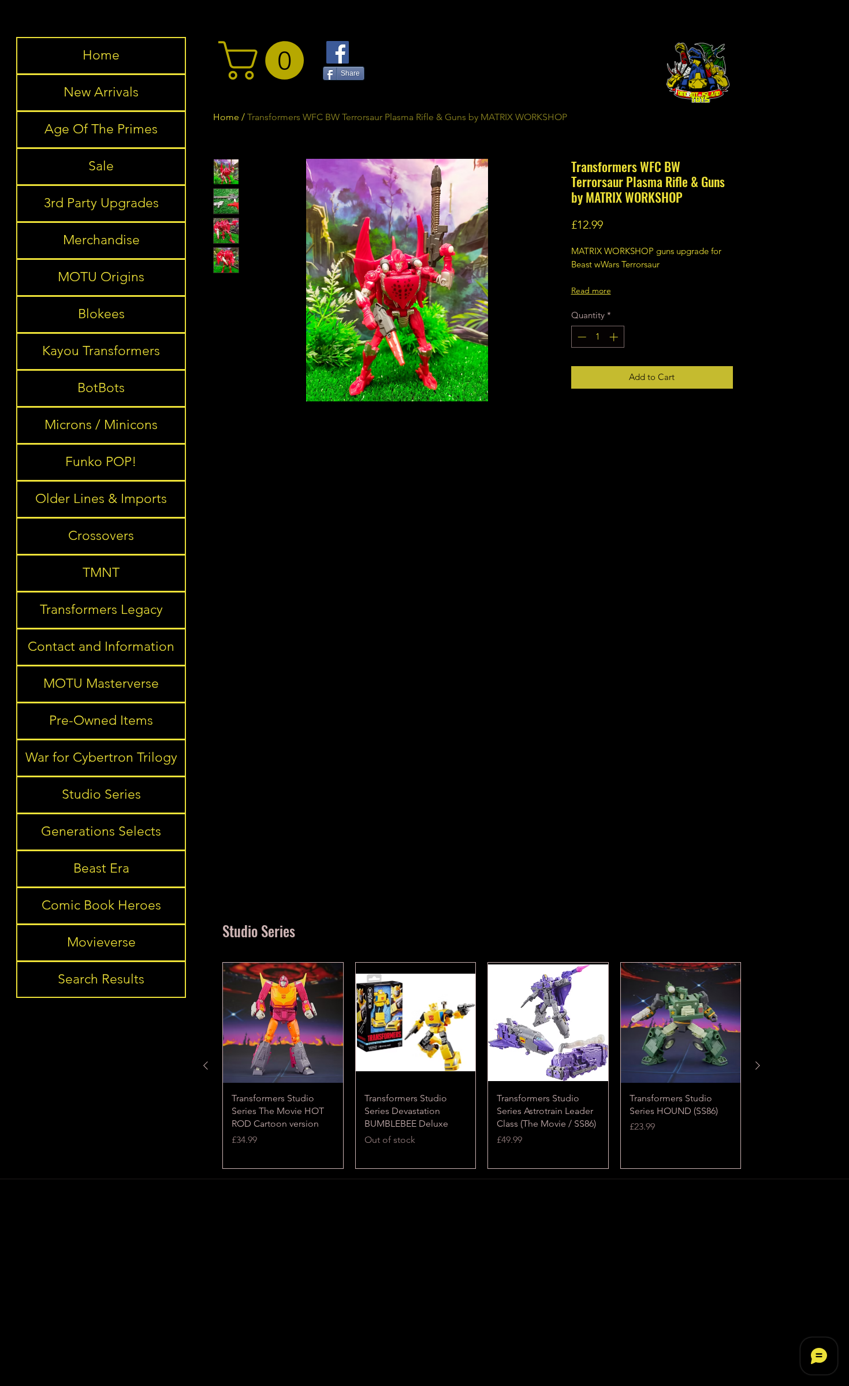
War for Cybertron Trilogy (101, 757)
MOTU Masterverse (101, 683)
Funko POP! (101, 462)
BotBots (101, 388)
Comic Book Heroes (101, 905)
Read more (591, 290)
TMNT (101, 572)
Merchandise (101, 240)
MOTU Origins (101, 277)
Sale (101, 166)
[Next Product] (758, 1065)
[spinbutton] (597, 337)
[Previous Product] (206, 1065)
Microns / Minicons (101, 425)
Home (101, 55)
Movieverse (101, 942)
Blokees (101, 314)
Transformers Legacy (101, 609)
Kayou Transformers (101, 351)
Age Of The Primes (101, 129)
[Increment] (615, 337)
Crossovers (101, 535)
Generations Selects (101, 831)
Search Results (101, 979)
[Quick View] (283, 1023)
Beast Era (101, 868)
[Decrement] (581, 337)
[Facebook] (337, 52)
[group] (482, 1065)
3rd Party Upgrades (101, 203)
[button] (265, 60)
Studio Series (101, 794)
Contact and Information (101, 646)
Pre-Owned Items (101, 720)
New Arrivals (101, 92)
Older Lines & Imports (101, 498)
